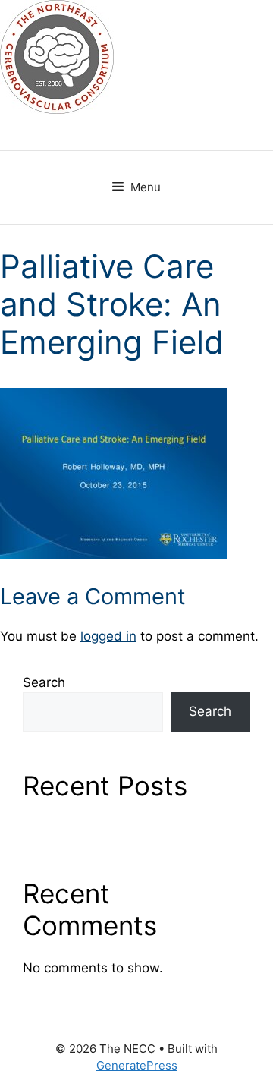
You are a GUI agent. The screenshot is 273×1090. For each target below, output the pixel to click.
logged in (108, 636)
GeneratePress (136, 1065)
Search (44, 682)
